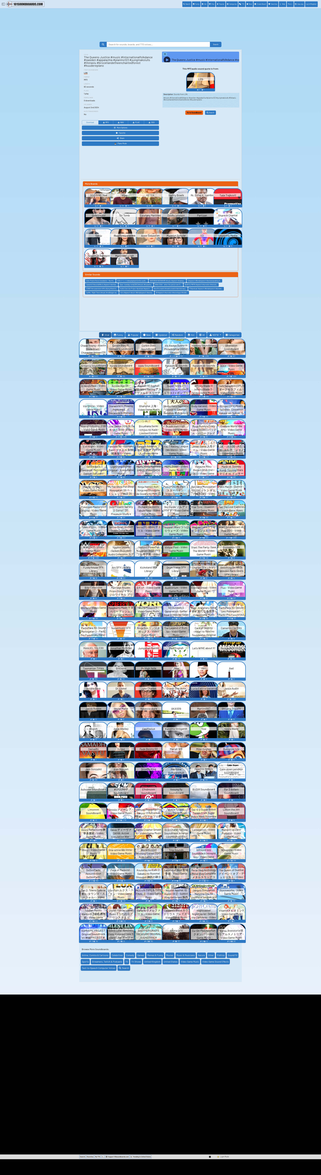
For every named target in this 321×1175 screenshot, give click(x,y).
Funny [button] (120, 334)
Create (261, 4)
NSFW (216, 334)
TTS (243, 4)
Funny (197, 4)
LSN (86, 73)
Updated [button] (162, 334)
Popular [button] (134, 334)
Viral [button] (107, 334)
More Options (122, 128)
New (250, 4)
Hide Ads (300, 4)
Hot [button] (192, 334)
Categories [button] (233, 334)
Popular (221, 4)
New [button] (148, 334)
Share (122, 138)
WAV (122, 122)
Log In (311, 4)
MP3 (107, 122)
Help (283, 4)
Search (187, 4)
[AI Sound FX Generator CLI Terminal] (103, 1157)
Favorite (122, 133)
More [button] (289, 4)
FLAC (137, 122)
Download (90, 122)
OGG (153, 122)
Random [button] (179, 334)
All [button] (203, 334)
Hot (205, 4)
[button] (210, 1157)
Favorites (274, 4)
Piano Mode (122, 143)
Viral (212, 4)
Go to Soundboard (194, 113)
